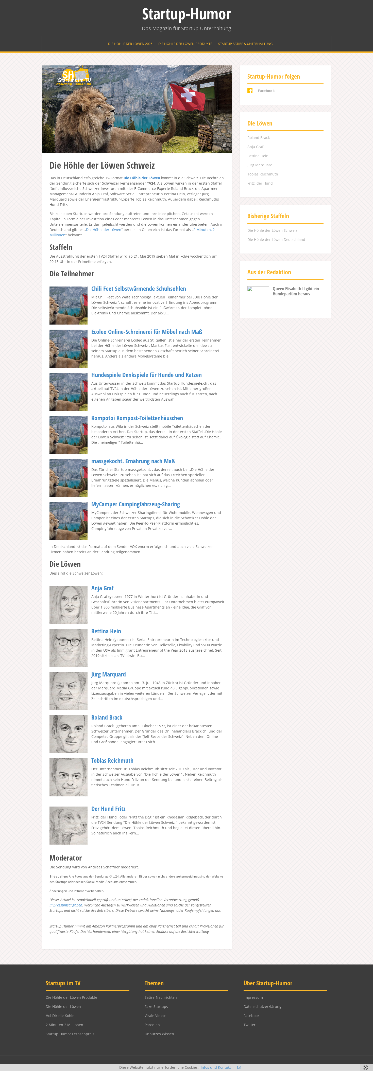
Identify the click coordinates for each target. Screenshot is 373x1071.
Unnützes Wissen (159, 1033)
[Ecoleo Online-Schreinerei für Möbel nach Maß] (68, 348)
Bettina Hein (106, 631)
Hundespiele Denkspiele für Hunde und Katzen (146, 374)
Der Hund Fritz (108, 808)
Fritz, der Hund (260, 183)
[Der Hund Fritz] (68, 825)
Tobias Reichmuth (112, 760)
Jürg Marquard (108, 674)
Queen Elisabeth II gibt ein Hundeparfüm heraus (296, 291)
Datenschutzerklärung (262, 1006)
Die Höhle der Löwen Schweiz (272, 230)
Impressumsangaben (65, 905)
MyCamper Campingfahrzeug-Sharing (135, 504)
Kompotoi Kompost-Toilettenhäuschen (137, 418)
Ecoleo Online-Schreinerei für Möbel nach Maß (146, 331)
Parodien (152, 1024)
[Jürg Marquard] (68, 690)
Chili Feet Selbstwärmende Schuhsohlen (138, 288)
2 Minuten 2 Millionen (64, 1024)
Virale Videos (155, 1015)
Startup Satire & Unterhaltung (245, 43)
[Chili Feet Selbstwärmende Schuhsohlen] (68, 305)
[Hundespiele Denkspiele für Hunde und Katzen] (68, 391)
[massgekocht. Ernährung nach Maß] (68, 477)
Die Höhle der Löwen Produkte (185, 43)
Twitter (250, 1024)
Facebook (251, 1015)
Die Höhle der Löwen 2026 (130, 43)
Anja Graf (102, 588)
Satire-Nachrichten (161, 997)
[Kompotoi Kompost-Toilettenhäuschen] (68, 434)
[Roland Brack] (68, 733)
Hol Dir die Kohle (60, 1015)
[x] (239, 1067)
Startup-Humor (186, 13)
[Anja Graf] (68, 604)
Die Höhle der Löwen (142, 177)
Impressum (253, 997)
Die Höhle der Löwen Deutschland (276, 239)
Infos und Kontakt (216, 1067)
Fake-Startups (156, 1006)
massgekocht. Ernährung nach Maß (133, 461)
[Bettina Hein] (68, 647)
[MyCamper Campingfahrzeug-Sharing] (68, 520)
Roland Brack (106, 717)
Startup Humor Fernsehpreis (70, 1033)
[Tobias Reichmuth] (68, 777)
